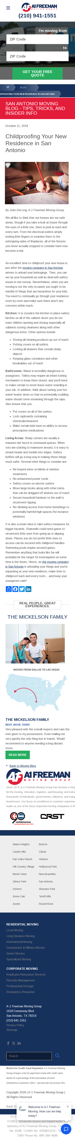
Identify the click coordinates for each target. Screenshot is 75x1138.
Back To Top (14, 1106)
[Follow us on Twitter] (13, 1044)
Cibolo (42, 851)
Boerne (43, 844)
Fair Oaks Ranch (22, 859)
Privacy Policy (15, 1025)
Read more (18, 754)
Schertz (17, 888)
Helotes (43, 859)
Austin (16, 903)
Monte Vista (19, 874)
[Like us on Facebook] (8, 1044)
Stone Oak (19, 896)
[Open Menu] (8, 8)
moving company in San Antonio (43, 267)
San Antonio (46, 881)
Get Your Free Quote (37, 73)
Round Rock (46, 903)
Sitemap (11, 1029)
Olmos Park (19, 881)
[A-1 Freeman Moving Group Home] (39, 7)
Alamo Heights (21, 844)
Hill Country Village (23, 866)
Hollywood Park (48, 866)
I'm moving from (53, 31)
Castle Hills (19, 851)
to (65, 48)
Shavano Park (47, 888)
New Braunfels (47, 874)
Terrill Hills (45, 896)
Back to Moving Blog (22, 766)
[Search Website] (57, 1056)
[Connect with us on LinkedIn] (19, 1044)
